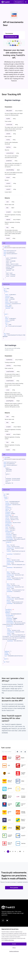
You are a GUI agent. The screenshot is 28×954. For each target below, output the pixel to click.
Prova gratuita (14, 887)
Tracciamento (9, 33)
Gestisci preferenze (14, 951)
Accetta (14, 944)
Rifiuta (14, 947)
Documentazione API (11, 37)
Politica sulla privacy (9, 940)
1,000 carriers (22, 730)
